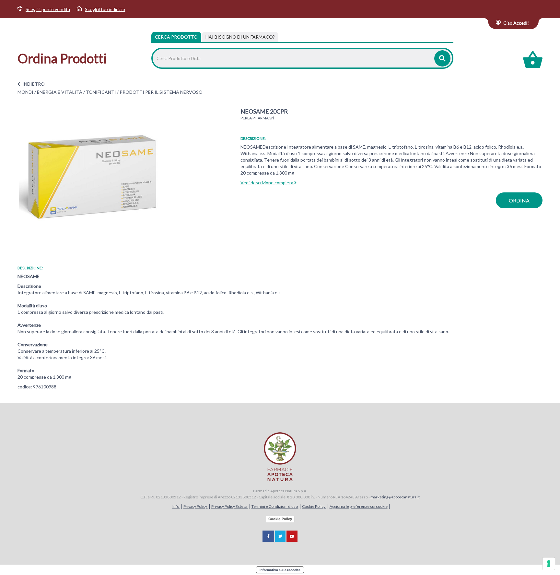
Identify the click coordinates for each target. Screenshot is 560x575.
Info (176, 506)
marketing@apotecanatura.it (395, 497)
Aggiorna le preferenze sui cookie (359, 506)
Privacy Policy (195, 506)
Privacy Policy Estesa (229, 506)
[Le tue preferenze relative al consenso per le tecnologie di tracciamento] (548, 563)
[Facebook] (268, 536)
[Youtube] (292, 536)
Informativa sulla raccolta (280, 570)
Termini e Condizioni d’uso (274, 506)
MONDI (25, 92)
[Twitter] (280, 536)
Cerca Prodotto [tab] (176, 37)
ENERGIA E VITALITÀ (59, 92)
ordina (519, 200)
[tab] (240, 37)
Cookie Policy (314, 506)
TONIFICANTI (101, 92)
